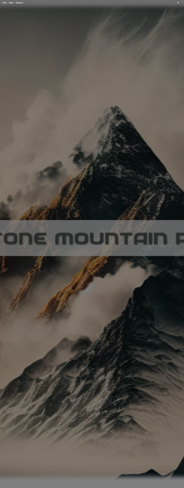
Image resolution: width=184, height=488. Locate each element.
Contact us (19, 3)
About (11, 3)
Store (5, 3)
